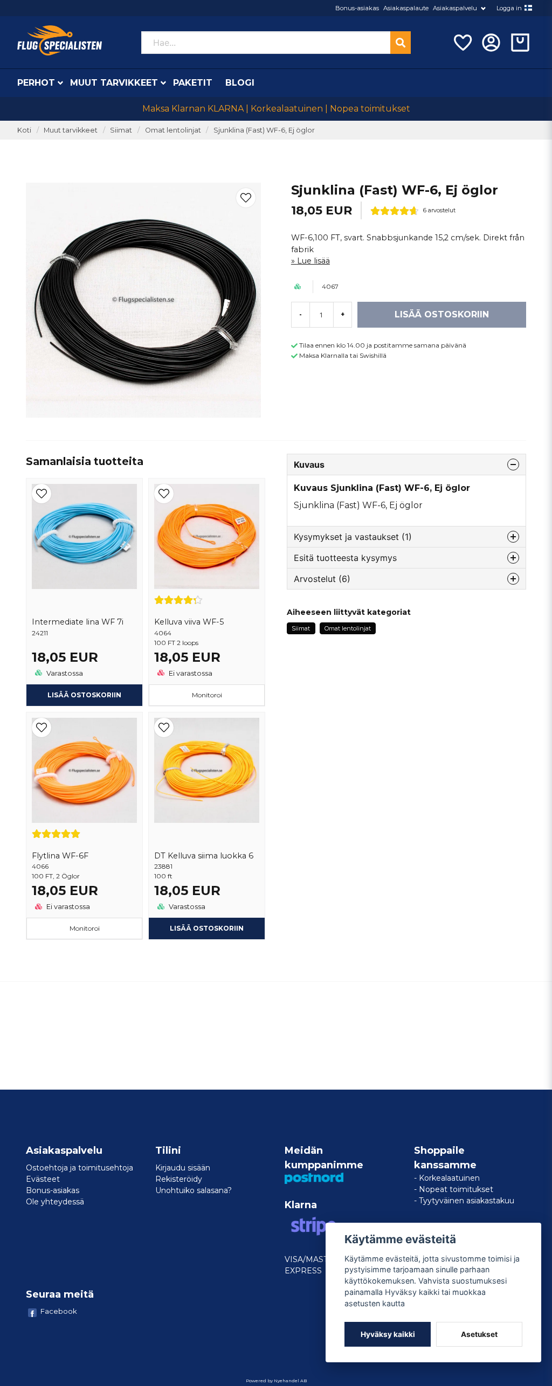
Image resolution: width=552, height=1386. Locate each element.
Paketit (192, 83)
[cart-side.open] (520, 42)
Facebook (58, 1311)
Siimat (121, 130)
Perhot (36, 83)
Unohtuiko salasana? (193, 1190)
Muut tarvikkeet (114, 83)
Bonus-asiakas (357, 8)
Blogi (239, 83)
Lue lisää (313, 261)
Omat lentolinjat (173, 130)
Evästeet (43, 1179)
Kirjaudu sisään (182, 1168)
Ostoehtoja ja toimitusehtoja (79, 1168)
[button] (528, 8)
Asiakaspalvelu (455, 8)
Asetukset (479, 1334)
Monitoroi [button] (207, 695)
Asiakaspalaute (406, 8)
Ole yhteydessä (55, 1202)
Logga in (509, 8)
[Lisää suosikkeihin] (462, 42)
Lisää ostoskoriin (84, 695)
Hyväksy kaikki (388, 1334)
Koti (24, 130)
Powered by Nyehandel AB (276, 1380)
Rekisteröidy (178, 1179)
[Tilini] (491, 42)
